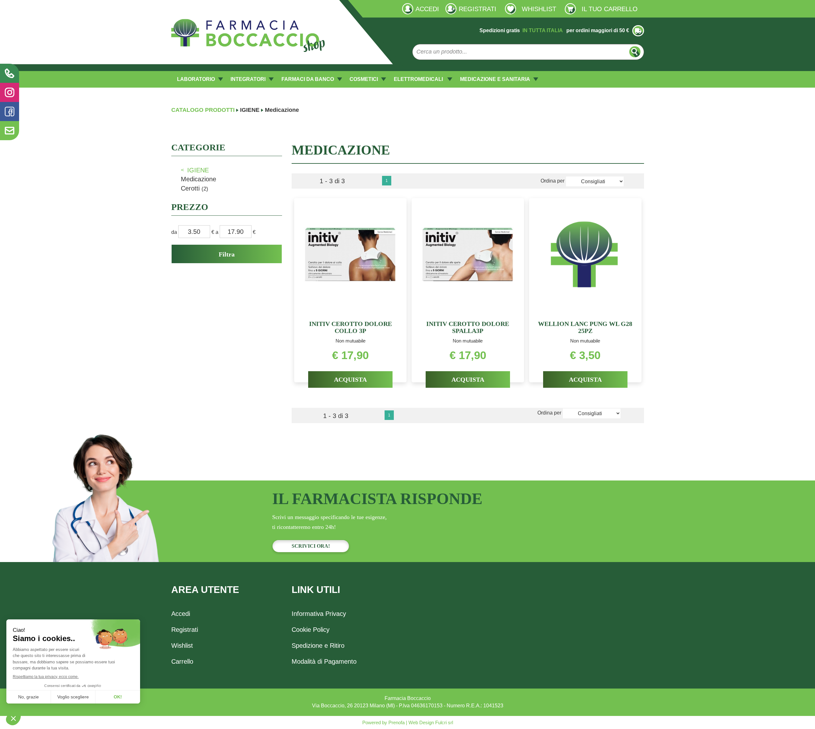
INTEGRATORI (248, 79)
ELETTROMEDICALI (419, 79)
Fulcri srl (444, 722)
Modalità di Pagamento (324, 661)
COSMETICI (364, 79)
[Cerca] (635, 52)
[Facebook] (9, 111)
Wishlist (182, 645)
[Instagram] (9, 92)
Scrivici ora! (311, 546)
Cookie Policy (311, 629)
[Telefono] (9, 73)
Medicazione (198, 179)
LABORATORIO (196, 79)
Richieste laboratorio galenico (205, 8)
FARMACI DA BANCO (307, 79)
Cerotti (194, 188)
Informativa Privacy (319, 613)
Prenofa (396, 722)
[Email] (9, 130)
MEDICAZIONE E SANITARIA (495, 79)
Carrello (182, 661)
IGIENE (249, 110)
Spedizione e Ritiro (318, 645)
